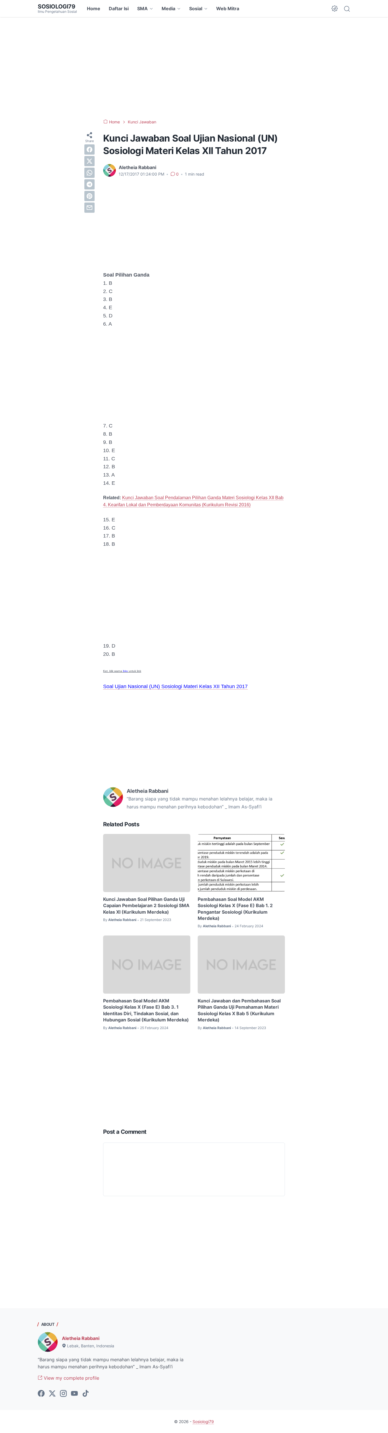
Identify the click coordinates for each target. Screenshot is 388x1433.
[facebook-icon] (41, 1394)
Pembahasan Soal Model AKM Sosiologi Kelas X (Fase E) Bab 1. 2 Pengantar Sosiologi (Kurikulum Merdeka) (235, 908)
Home (93, 8)
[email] (89, 208)
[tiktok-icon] (85, 1394)
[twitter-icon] (52, 1394)
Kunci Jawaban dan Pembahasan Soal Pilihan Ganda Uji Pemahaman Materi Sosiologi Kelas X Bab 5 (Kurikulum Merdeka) (239, 1010)
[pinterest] (89, 196)
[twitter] (89, 161)
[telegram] (89, 184)
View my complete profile (70, 1378)
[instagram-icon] (63, 1394)
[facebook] (89, 149)
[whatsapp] (89, 173)
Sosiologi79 (56, 6)
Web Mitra (227, 8)
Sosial (195, 8)
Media (168, 8)
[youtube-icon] (74, 1394)
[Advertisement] (194, 68)
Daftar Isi (119, 8)
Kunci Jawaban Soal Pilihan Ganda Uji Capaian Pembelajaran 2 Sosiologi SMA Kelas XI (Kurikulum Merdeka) (146, 905)
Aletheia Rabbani (80, 1338)
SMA (142, 8)
